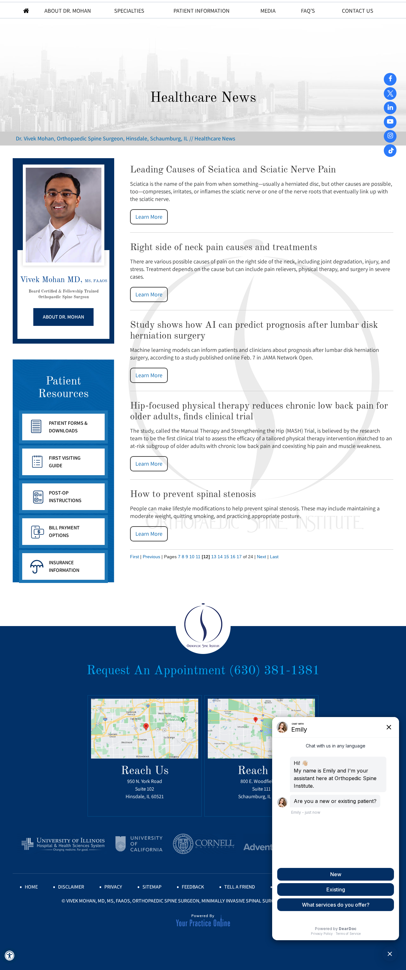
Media (268, 10)
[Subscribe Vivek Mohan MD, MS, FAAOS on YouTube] (390, 107)
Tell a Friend (239, 886)
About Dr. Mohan (68, 10)
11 (198, 556)
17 (239, 556)
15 (226, 556)
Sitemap (151, 886)
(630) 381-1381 (274, 671)
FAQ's (308, 10)
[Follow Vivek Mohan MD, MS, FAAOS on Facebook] (390, 78)
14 (220, 556)
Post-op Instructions (65, 496)
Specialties (129, 10)
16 (232, 556)
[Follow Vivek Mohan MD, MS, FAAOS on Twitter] (390, 91)
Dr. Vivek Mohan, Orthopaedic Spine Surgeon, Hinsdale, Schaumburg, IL (102, 138)
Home (26, 10)
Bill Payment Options (64, 531)
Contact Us (357, 10)
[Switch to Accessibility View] (9, 956)
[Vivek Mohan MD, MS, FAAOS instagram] (390, 135)
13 (213, 556)
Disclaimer (71, 886)
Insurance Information (64, 566)
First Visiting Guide (65, 462)
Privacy (113, 886)
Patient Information (202, 10)
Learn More (148, 216)
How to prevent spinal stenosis (193, 494)
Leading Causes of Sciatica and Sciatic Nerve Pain (233, 170)
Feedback (193, 886)
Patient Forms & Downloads (68, 427)
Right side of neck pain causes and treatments (223, 247)
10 (191, 556)
